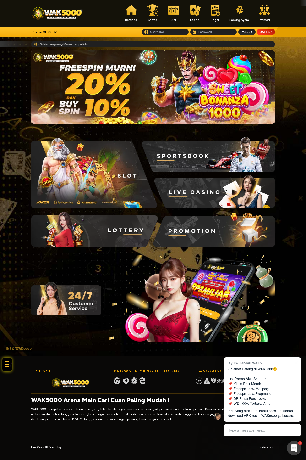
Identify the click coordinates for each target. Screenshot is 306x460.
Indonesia (266, 447)
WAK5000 (38, 409)
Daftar (266, 32)
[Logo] (57, 13)
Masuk (247, 32)
